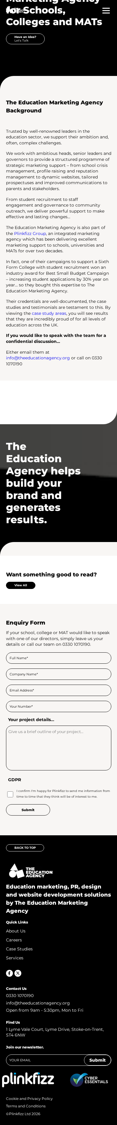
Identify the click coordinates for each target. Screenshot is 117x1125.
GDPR (14, 779)
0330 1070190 (20, 995)
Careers (14, 940)
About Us (16, 931)
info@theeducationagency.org (38, 358)
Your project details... (31, 719)
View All (20, 585)
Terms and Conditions (26, 1105)
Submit (97, 1060)
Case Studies (19, 949)
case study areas (49, 313)
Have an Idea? (25, 38)
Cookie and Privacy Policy (29, 1098)
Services (14, 958)
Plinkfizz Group (30, 233)
